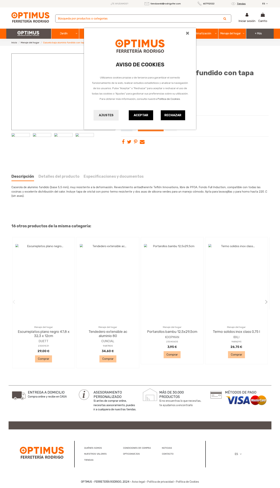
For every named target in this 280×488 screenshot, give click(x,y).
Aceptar (141, 115)
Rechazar (172, 115)
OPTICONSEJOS (131, 454)
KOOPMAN (172, 337)
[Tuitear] (129, 142)
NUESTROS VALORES (95, 454)
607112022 (208, 3)
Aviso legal (138, 481)
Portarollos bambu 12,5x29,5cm (172, 332)
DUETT (43, 341)
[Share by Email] (142, 142)
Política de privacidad (160, 481)
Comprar (43, 359)
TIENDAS (89, 460)
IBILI (236, 337)
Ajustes (106, 115)
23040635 (172, 341)
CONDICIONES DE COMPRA (137, 448)
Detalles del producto (58, 176)
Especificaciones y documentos (114, 176)
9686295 (236, 341)
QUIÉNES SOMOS (93, 448)
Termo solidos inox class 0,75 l (236, 332)
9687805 (108, 345)
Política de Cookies (169, 99)
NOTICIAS (167, 448)
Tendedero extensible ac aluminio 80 (108, 334)
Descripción (22, 176)
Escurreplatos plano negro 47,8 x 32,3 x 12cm (44, 334)
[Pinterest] (135, 142)
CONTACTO (168, 454)
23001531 (43, 345)
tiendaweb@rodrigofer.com (165, 3)
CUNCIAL (107, 341)
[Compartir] (123, 142)
